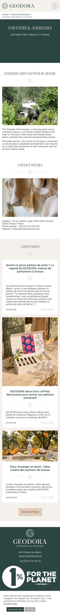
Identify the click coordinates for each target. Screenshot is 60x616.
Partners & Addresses (20, 14)
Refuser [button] (30, 609)
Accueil (5, 14)
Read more (47, 309)
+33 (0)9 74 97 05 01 (30, 561)
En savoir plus (10, 604)
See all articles (30, 511)
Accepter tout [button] (15, 609)
